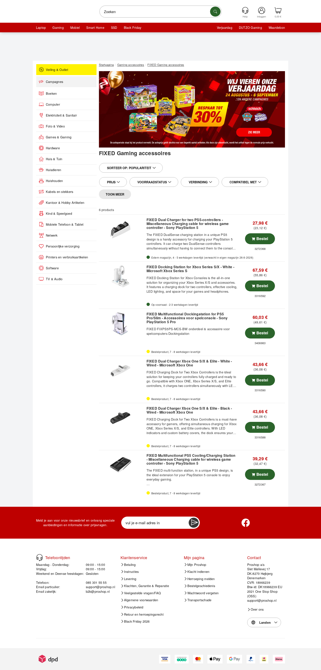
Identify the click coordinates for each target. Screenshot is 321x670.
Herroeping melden (201, 579)
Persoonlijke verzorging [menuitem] (63, 246)
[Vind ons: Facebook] (245, 522)
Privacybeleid (133, 607)
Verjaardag (224, 27)
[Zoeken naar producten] (215, 12)
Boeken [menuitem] (51, 93)
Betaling (130, 564)
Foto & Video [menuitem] (55, 126)
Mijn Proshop (196, 564)
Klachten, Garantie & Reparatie (146, 586)
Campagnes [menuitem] (54, 81)
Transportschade (199, 600)
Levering (130, 579)
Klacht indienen (198, 571)
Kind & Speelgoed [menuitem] (59, 213)
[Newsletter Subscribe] (194, 523)
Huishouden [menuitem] (54, 181)
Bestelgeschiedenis (201, 586)
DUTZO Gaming (250, 27)
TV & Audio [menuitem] (54, 279)
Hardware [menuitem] (53, 148)
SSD (114, 27)
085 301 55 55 (96, 582)
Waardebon (277, 27)
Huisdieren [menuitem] (53, 170)
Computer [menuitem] (53, 104)
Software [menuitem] (52, 268)
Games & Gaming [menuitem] (58, 137)
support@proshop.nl (100, 586)
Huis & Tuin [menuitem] (54, 159)
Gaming (58, 27)
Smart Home (95, 27)
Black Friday (133, 27)
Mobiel (75, 27)
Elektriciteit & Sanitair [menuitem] (61, 115)
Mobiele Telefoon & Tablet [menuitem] (64, 224)
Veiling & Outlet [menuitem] (57, 69)
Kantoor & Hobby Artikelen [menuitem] (65, 202)
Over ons (257, 609)
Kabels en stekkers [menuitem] (59, 191)
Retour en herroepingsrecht (144, 614)
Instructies (131, 571)
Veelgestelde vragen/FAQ (142, 593)
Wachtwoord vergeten (203, 593)
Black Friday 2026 (137, 621)
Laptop (41, 27)
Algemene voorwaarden (141, 600)
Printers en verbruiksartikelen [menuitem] (67, 257)
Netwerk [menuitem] (52, 235)
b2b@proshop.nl (98, 591)
